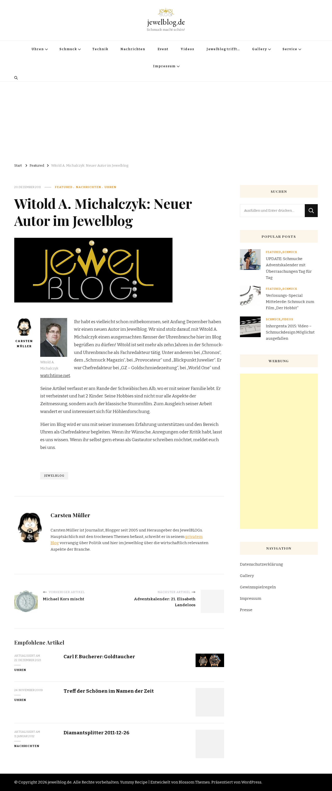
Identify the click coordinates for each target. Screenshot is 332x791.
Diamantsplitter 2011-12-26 (96, 733)
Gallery (259, 49)
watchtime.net (55, 375)
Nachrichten (132, 49)
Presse (246, 610)
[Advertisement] (166, 120)
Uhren (38, 49)
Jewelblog (54, 475)
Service (289, 49)
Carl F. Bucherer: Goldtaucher (99, 657)
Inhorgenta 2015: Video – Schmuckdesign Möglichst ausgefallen (290, 332)
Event (162, 49)
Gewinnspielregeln (258, 587)
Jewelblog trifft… (223, 49)
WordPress (251, 782)
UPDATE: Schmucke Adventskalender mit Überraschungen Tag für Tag (289, 268)
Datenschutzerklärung (261, 564)
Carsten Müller (24, 343)
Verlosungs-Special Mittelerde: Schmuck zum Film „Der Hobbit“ (290, 301)
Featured (64, 187)
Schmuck (68, 49)
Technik (100, 49)
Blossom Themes (194, 782)
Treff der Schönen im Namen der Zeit (109, 691)
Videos (187, 49)
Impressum (164, 66)
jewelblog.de (166, 22)
